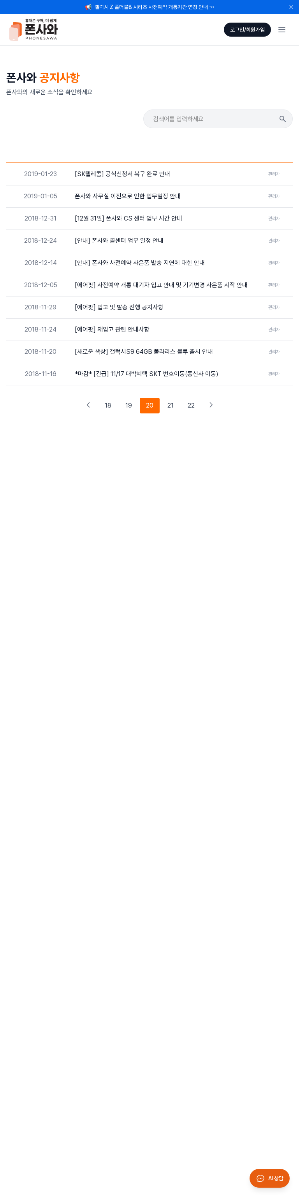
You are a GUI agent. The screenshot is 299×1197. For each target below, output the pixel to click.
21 (170, 405)
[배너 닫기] (291, 7)
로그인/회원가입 (247, 29)
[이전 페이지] (88, 405)
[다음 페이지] (211, 405)
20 (149, 405)
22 (191, 405)
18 (108, 405)
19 (128, 405)
